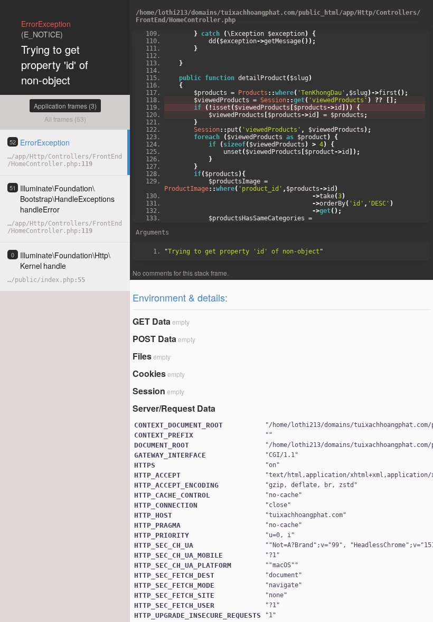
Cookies (149, 373)
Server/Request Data (174, 408)
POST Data (154, 339)
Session (149, 391)
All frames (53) (65, 118)
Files (142, 356)
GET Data (152, 321)
